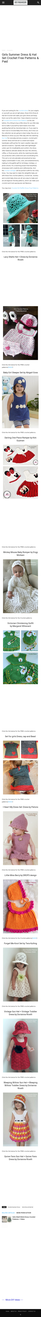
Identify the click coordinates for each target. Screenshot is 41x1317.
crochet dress (24, 110)
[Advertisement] (20, 26)
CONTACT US (31, 1311)
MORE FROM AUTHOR (23, 1213)
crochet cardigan (10, 170)
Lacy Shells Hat (11, 257)
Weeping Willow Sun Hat (15, 1082)
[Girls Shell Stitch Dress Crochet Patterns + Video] (6, 1219)
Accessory (10, 50)
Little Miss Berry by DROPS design (20, 875)
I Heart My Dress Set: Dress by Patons (20, 807)
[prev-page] (3, 1226)
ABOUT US (13, 1311)
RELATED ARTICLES (8, 1213)
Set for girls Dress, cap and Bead (20, 736)
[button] (3, 2)
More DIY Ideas (13, 1300)
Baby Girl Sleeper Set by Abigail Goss (20, 372)
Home (3, 50)
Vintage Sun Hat (12, 1011)
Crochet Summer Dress (14, 1207)
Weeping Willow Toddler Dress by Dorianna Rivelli (21, 1085)
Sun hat (4, 138)
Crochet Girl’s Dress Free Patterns (15, 120)
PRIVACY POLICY (22, 1311)
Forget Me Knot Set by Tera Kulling (20, 943)
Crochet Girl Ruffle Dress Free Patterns (25, 188)
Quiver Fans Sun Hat (13, 1156)
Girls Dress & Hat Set (27, 1207)
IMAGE (10, 367)
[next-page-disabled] (6, 1226)
